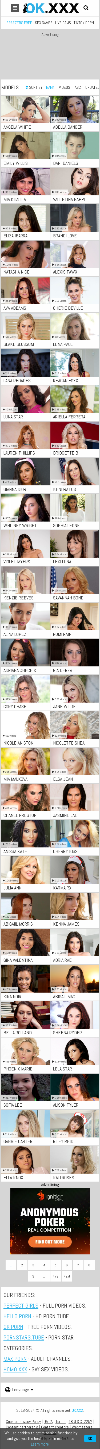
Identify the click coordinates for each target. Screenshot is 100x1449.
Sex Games (44, 22)
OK (90, 1438)
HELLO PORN (17, 1316)
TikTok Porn (84, 22)
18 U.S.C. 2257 (80, 1421)
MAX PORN (15, 1358)
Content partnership (22, 1427)
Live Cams (63, 22)
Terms (60, 1421)
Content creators (55, 1427)
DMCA (48, 1421)
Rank (50, 87)
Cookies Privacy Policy (23, 1421)
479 (55, 1276)
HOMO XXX (15, 1369)
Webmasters (82, 1427)
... (44, 1276)
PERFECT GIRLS (20, 1305)
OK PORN (13, 1326)
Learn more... (41, 1444)
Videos (64, 87)
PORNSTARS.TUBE (23, 1337)
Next (66, 1276)
